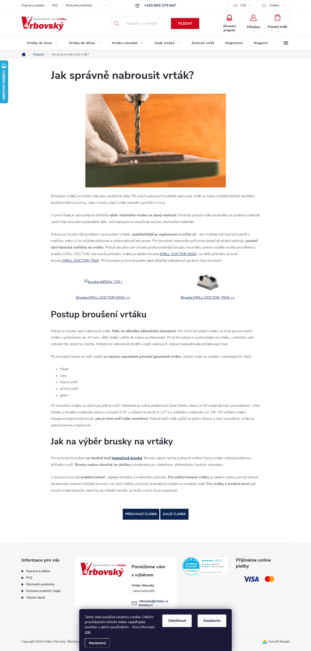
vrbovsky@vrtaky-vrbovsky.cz (153, 603)
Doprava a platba (32, 5)
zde (87, 632)
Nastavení (97, 643)
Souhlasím (212, 620)
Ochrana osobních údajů (43, 591)
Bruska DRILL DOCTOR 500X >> (103, 297)
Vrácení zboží (35, 597)
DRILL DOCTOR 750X (81, 260)
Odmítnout (177, 620)
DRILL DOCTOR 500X (178, 254)
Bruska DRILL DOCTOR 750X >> (208, 297)
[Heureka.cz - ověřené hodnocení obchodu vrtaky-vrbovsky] (205, 566)
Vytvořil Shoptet (279, 642)
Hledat (185, 23)
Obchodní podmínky (79, 5)
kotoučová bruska (127, 458)
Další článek (174, 514)
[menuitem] (42, 43)
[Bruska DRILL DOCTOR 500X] (103, 281)
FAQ (55, 5)
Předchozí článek (141, 514)
